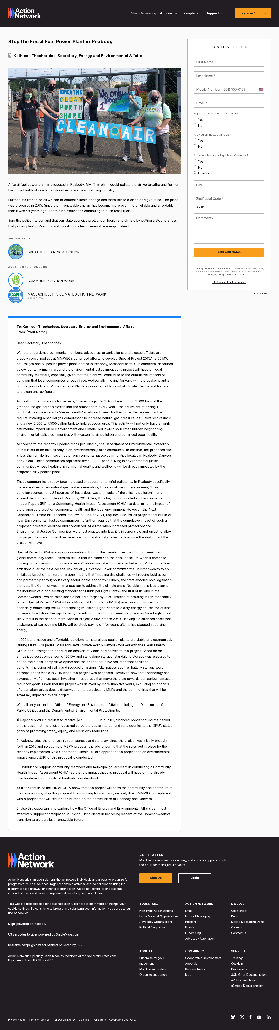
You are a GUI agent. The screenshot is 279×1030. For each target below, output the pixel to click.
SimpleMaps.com (67, 934)
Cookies (84, 1019)
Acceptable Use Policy (122, 1019)
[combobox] (260, 89)
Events (189, 927)
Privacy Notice (17, 1019)
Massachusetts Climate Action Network (67, 294)
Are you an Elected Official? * (213, 134)
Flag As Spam (261, 293)
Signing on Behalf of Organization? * (217, 113)
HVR (80, 945)
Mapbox (39, 924)
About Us (191, 963)
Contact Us (238, 933)
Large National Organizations (159, 916)
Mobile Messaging (197, 916)
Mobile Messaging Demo (248, 921)
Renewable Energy (64, 1019)
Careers (236, 927)
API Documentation (244, 980)
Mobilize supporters (153, 969)
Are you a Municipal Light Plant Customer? (221, 155)
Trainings (237, 958)
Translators (99, 1019)
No (200, 125)
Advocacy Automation (200, 938)
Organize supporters (153, 974)
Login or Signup (253, 13)
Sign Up (156, 877)
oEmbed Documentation (247, 985)
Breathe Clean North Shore (54, 252)
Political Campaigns (152, 927)
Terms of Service (39, 1019)
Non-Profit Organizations (156, 910)
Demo (235, 916)
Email (188, 910)
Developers (239, 969)
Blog (188, 974)
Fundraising (193, 933)
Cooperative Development (203, 958)
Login (195, 877)
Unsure (204, 173)
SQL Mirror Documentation (249, 974)
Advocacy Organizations (156, 921)
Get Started (239, 910)
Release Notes (195, 969)
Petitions (191, 921)
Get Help (237, 963)
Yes (200, 120)
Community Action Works (52, 281)
